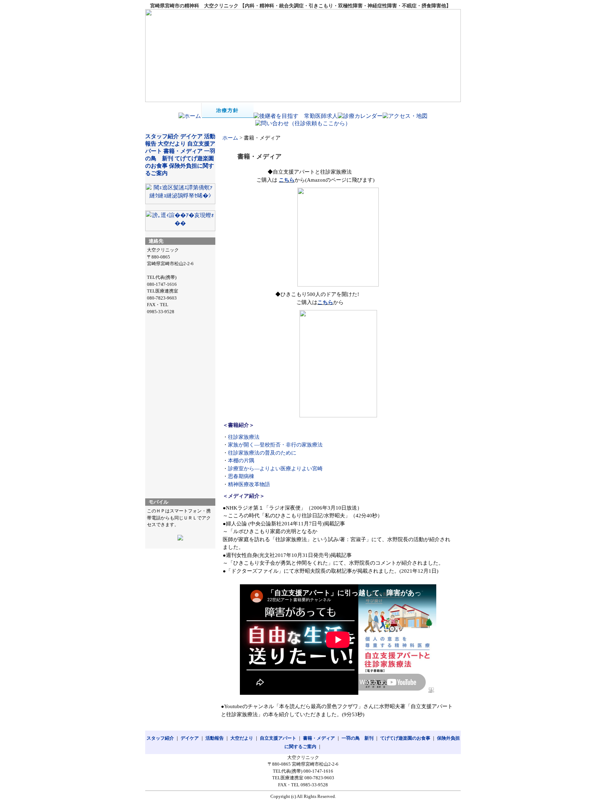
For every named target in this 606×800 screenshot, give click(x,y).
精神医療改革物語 (249, 484)
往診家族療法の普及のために (262, 453)
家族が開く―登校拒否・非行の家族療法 (275, 445)
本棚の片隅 (241, 460)
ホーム (230, 138)
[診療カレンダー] (360, 116)
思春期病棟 (241, 476)
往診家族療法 (244, 437)
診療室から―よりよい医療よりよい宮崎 (275, 468)
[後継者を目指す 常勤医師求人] (296, 116)
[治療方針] (227, 116)
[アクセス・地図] (405, 116)
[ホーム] (190, 116)
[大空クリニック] (303, 55)
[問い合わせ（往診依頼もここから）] (303, 123)
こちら (287, 180)
